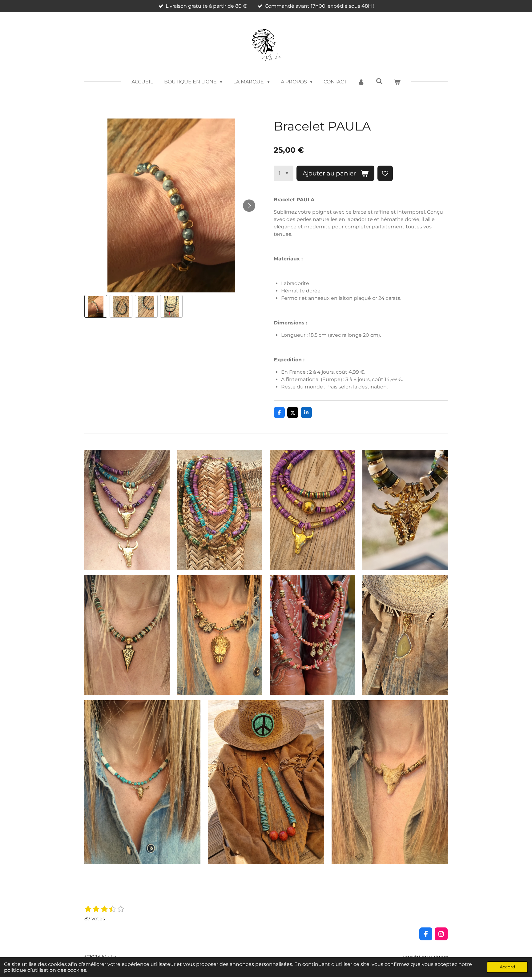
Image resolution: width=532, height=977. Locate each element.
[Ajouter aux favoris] (385, 173)
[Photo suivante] (249, 205)
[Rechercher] (379, 81)
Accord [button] (507, 967)
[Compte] (361, 82)
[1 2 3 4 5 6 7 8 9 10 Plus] (283, 173)
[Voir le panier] (397, 82)
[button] (95, 306)
